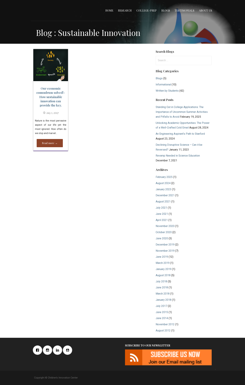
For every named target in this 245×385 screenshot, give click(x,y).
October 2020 (164, 232)
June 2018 (162, 287)
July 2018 (161, 281)
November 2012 (165, 324)
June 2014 (162, 318)
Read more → (50, 143)
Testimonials (184, 10)
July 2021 (161, 207)
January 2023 (163, 189)
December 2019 (165, 244)
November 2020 (165, 226)
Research (125, 10)
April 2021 (162, 220)
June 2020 (162, 238)
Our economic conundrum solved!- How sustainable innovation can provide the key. (50, 96)
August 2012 (163, 330)
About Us (205, 10)
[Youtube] (68, 350)
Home (109, 10)
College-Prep (146, 10)
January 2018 (163, 299)
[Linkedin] (58, 350)
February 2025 (164, 177)
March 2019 (163, 263)
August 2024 (163, 183)
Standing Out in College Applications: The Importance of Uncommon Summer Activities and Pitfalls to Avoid (182, 111)
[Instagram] (48, 350)
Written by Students (167, 90)
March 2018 (163, 293)
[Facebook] (38, 350)
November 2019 (165, 250)
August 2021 (163, 201)
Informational (163, 84)
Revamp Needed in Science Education (178, 155)
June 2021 (162, 213)
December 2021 (165, 195)
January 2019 (163, 269)
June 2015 (162, 312)
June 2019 (162, 256)
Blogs (165, 10)
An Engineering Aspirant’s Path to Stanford (180, 133)
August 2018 (163, 275)
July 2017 (161, 306)
